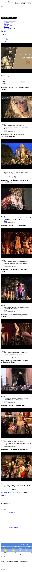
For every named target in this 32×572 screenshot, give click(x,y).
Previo (5, 492)
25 (15, 492)
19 (8, 492)
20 (9, 492)
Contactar (6, 27)
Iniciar (2, 492)
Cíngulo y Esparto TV (10, 21)
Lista (5, 41)
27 (18, 492)
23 (13, 492)
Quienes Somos (8, 25)
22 (12, 492)
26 (17, 492)
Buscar (23, 81)
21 (10, 492)
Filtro (3, 81)
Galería (6, 39)
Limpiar (4, 83)
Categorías (6, 24)
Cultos (5, 130)
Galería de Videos (8, 22)
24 (14, 492)
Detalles (6, 38)
